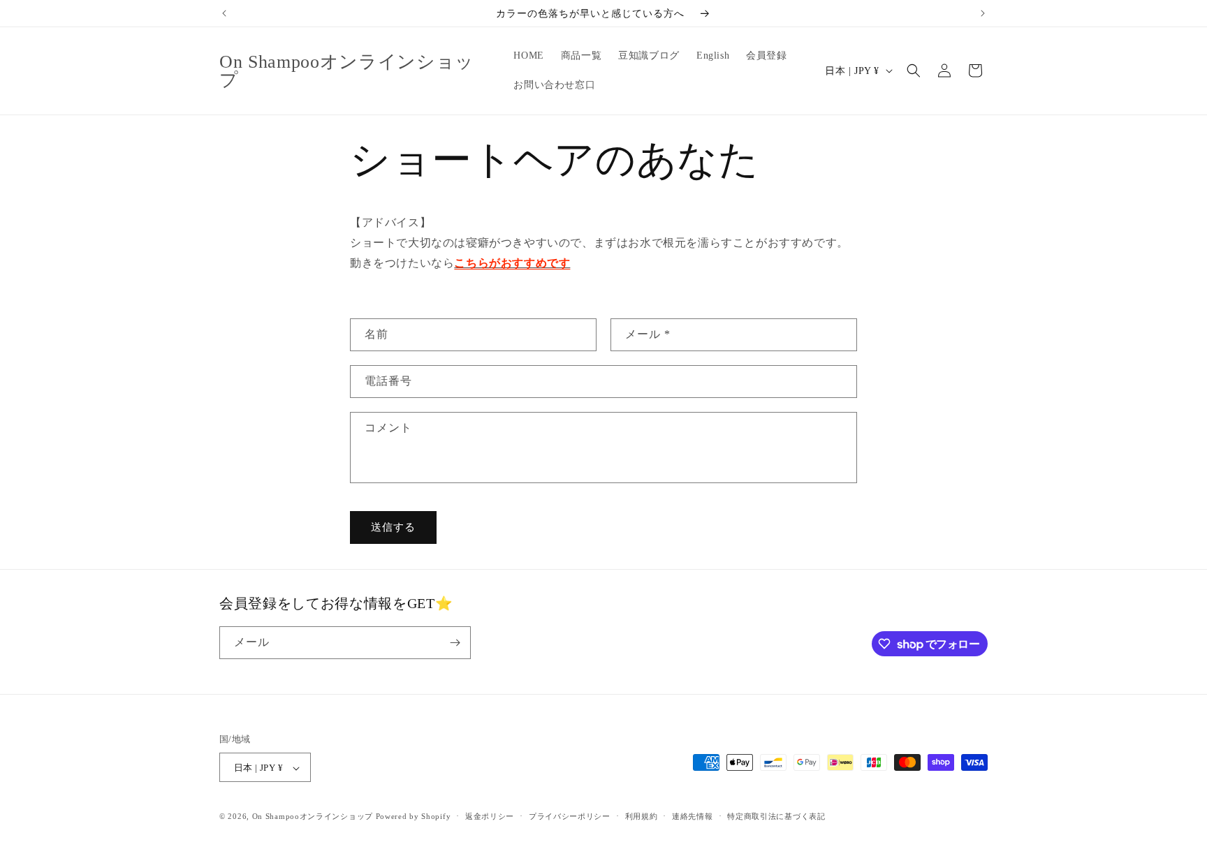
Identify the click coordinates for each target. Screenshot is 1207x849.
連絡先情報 (692, 816)
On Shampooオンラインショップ (312, 817)
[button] (913, 70)
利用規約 (641, 816)
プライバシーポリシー (569, 816)
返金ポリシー (489, 816)
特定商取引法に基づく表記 (776, 816)
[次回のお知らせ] (982, 13)
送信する (393, 527)
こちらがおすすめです (512, 263)
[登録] (454, 642)
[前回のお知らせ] (224, 13)
